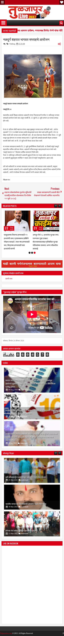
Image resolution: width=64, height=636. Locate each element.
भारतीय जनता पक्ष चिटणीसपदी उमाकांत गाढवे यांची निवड (26, 500)
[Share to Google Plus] (27, 212)
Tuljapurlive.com (6, 630)
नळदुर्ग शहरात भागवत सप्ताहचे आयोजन (26, 39)
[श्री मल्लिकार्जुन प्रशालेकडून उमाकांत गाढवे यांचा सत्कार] (32, 466)
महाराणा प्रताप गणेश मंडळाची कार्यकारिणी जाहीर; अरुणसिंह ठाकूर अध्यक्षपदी (16, 238)
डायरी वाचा (8, 275)
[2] (32, 249)
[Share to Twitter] (24, 212)
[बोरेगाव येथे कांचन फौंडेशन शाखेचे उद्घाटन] (32, 520)
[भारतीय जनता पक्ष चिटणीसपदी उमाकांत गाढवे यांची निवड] (32, 493)
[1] (30, 249)
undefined (24, 386)
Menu (2, 2)
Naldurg (12, 44)
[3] (35, 249)
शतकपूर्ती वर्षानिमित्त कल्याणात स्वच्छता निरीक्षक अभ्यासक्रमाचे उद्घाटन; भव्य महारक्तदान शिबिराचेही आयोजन (32, 408)
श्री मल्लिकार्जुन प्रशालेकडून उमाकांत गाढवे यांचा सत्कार (26, 473)
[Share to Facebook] (21, 212)
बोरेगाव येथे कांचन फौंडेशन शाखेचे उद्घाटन (21, 527)
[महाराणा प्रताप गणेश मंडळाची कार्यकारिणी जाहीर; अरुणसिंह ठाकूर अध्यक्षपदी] (17, 221)
